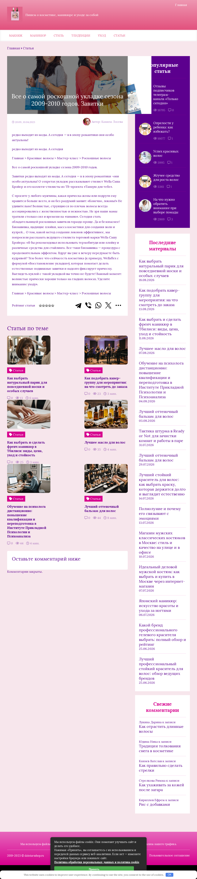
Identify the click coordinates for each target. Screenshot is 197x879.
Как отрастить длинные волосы (161, 729)
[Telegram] (78, 305)
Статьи (119, 35)
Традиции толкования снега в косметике (160, 748)
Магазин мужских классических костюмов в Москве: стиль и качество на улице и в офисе (162, 542)
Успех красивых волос (166, 153)
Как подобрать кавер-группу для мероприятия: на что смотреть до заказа (159, 297)
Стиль (59, 35)
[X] (108, 305)
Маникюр (38, 35)
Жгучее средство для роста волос (166, 177)
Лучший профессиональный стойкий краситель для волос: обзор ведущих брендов (161, 669)
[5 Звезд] (52, 305)
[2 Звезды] (43, 305)
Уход (102, 35)
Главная (181, 5)
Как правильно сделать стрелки (160, 768)
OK (169, 874)
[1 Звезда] (40, 305)
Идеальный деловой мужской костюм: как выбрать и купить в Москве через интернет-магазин (162, 576)
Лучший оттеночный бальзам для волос (158, 414)
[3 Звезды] (46, 305)
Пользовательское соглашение (169, 855)
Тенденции (80, 35)
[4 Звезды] (49, 305)
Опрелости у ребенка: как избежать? (163, 127)
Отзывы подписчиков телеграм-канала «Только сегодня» (165, 94)
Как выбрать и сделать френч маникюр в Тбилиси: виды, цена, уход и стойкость (160, 326)
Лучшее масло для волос (162, 348)
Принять (94, 869)
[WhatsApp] (98, 305)
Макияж (15, 35)
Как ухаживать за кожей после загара (161, 787)
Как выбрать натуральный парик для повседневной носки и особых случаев (161, 268)
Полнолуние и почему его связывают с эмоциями (160, 513)
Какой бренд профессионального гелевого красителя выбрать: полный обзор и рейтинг (162, 635)
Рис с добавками (154, 804)
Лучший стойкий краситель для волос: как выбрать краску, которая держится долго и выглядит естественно (162, 484)
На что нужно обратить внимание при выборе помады (165, 205)
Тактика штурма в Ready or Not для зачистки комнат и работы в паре (161, 436)
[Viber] (88, 305)
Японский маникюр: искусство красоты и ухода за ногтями (159, 605)
